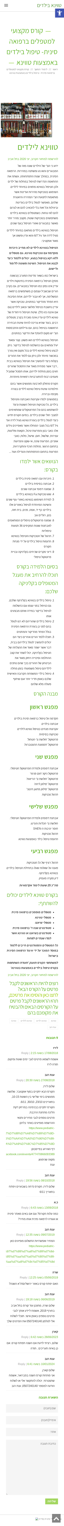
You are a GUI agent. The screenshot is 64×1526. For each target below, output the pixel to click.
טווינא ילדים (41, 1021)
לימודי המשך (40, 69)
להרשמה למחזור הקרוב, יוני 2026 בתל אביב (33, 159)
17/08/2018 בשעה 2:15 (44, 1053)
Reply (25, 1053)
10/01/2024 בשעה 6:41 (41, 1364)
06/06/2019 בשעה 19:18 (40, 1299)
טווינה (13, 1021)
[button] (59, 13)
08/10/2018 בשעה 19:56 (40, 1180)
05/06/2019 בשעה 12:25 (43, 1277)
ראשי (55, 69)
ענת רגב (52, 1027)
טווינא (53, 1021)
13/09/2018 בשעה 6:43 (44, 1207)
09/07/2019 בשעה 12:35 (40, 1234)
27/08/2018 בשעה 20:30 (40, 1080)
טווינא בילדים (49, 5)
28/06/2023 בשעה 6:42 (44, 1337)
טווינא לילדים (26, 1021)
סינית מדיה (44, 1519)
